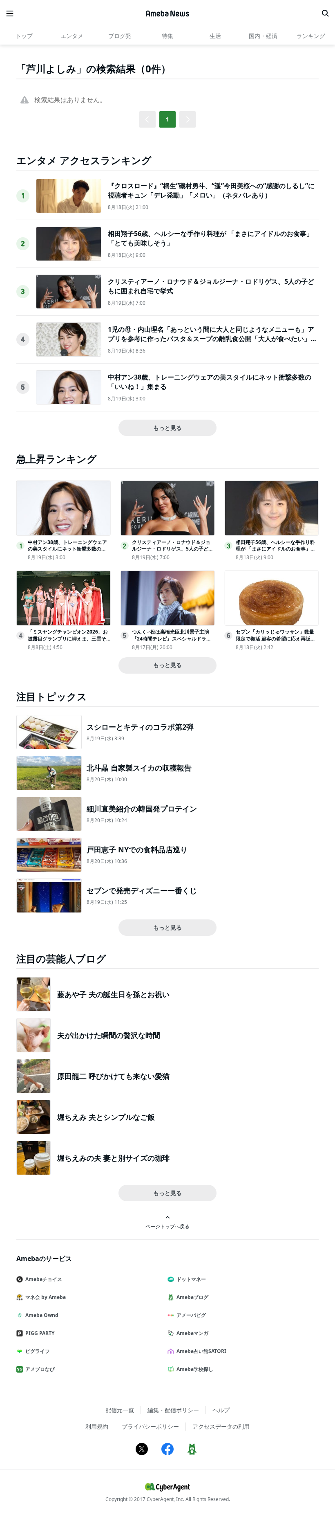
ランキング (311, 36)
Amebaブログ (192, 1297)
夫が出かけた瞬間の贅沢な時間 (108, 1035)
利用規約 (96, 1426)
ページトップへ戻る (167, 1226)
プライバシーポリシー (150, 1426)
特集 (167, 36)
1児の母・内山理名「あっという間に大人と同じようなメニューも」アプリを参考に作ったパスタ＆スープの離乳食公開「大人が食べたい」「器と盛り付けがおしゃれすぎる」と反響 (211, 338)
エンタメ (71, 36)
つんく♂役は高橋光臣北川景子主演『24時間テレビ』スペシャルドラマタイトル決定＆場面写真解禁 (171, 638)
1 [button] (167, 119)
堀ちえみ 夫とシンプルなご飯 (106, 1117)
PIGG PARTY (39, 1333)
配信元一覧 (119, 1410)
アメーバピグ (191, 1315)
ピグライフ (37, 1351)
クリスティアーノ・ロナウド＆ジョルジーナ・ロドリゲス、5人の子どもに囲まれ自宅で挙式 (172, 549)
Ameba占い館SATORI (201, 1351)
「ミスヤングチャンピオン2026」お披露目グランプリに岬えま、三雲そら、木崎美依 (68, 638)
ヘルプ (221, 1410)
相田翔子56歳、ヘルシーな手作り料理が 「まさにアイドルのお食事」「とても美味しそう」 (275, 549)
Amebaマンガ (192, 1333)
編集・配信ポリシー (173, 1410)
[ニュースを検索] (325, 13)
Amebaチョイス (43, 1279)
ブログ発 (119, 36)
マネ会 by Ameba (45, 1297)
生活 (215, 36)
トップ (24, 36)
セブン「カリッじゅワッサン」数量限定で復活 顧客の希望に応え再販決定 (275, 638)
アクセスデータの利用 (221, 1426)
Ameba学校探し (194, 1369)
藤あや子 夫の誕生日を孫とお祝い (113, 994)
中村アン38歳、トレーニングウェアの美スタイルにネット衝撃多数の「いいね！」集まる (67, 549)
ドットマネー (191, 1279)
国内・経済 (263, 36)
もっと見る (167, 427)
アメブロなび (40, 1369)
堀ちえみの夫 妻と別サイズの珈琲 (113, 1158)
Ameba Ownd (41, 1315)
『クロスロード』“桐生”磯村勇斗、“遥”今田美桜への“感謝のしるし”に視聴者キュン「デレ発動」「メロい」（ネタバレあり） (211, 190)
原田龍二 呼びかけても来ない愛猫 (113, 1076)
